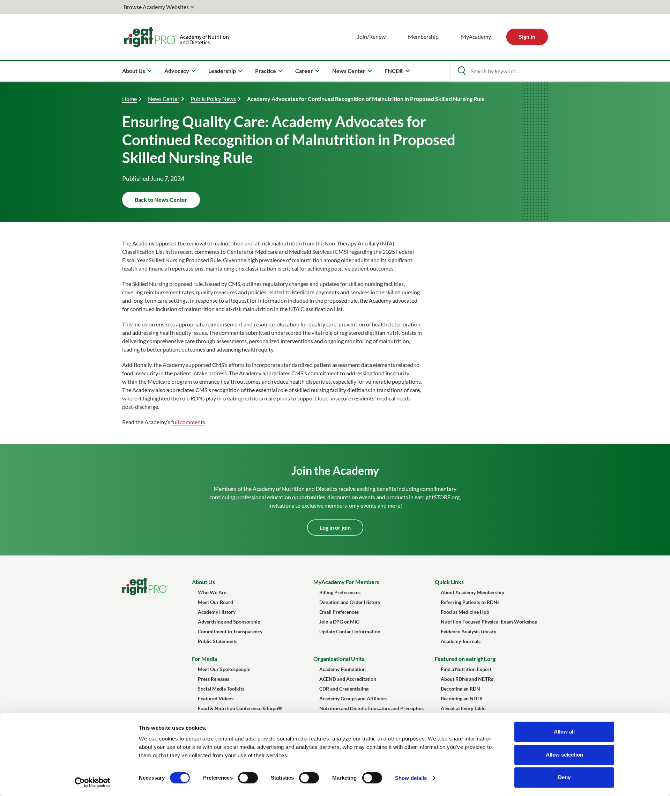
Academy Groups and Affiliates (353, 698)
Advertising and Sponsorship (229, 622)
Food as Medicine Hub (465, 612)
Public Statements (217, 641)
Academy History (217, 612)
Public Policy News (213, 98)
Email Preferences (339, 612)
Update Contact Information (349, 631)
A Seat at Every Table (463, 708)
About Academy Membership (472, 592)
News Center (163, 98)
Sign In (527, 36)
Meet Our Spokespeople (224, 669)
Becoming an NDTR (462, 698)
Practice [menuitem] (265, 70)
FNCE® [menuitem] (394, 70)
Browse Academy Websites (156, 6)
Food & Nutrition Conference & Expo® (240, 708)
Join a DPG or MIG (339, 622)
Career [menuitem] (304, 70)
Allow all (564, 732)
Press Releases (213, 679)
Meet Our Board (215, 602)
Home (129, 98)
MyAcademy (476, 36)
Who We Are (212, 592)
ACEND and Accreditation (347, 679)
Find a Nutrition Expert (466, 669)
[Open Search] (461, 70)
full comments (188, 422)
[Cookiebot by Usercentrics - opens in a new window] (92, 782)
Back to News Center (161, 199)
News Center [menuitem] (348, 70)
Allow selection (564, 755)
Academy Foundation (342, 669)
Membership (423, 36)
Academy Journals (461, 641)
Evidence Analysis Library (468, 631)
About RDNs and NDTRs (467, 679)
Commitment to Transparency (230, 631)
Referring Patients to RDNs (470, 602)
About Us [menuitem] (133, 70)
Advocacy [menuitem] (176, 70)
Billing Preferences (340, 592)
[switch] (248, 777)
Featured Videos (215, 698)
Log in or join (335, 527)
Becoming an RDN (460, 689)
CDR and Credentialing (344, 689)
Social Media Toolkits (221, 689)
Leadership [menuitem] (222, 70)
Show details (411, 778)
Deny (564, 777)
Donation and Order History (349, 602)
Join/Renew (371, 36)
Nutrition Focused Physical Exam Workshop (489, 622)
